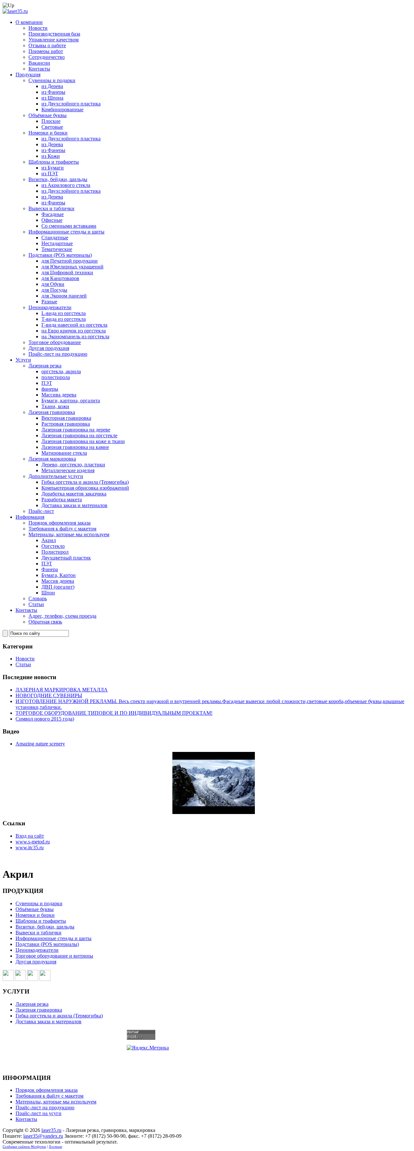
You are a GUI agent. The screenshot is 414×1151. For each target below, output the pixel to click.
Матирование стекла (64, 453)
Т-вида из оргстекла (63, 319)
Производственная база (54, 34)
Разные (49, 301)
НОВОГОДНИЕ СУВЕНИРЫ (49, 695)
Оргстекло (53, 546)
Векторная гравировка (66, 418)
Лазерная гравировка (51, 412)
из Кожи (50, 156)
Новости (38, 28)
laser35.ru (51, 1130)
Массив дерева (57, 581)
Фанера (49, 569)
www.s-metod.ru (33, 841)
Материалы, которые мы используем (68, 534)
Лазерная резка (44, 365)
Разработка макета (61, 499)
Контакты (39, 68)
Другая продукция (48, 348)
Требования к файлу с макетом (49, 1096)
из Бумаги (52, 167)
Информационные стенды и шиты (66, 231)
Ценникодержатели (49, 307)
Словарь (37, 598)
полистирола (55, 377)
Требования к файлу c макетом (62, 528)
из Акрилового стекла (65, 185)
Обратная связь (45, 621)
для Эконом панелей (64, 296)
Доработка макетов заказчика (73, 493)
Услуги (23, 360)
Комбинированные (62, 109)
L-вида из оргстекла (63, 313)
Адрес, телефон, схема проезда (62, 616)
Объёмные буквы (47, 115)
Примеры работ (45, 51)
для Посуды (54, 290)
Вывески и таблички (51, 208)
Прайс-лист (41, 511)
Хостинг (55, 1146)
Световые (52, 127)
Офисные (51, 220)
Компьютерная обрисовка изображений (85, 488)
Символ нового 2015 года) (45, 719)
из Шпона (52, 98)
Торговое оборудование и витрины (54, 956)
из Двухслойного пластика (71, 103)
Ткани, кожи (55, 406)
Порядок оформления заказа (59, 523)
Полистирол (55, 552)
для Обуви (52, 284)
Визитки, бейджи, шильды (57, 179)
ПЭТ (46, 383)
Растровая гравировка (65, 424)
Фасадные (52, 214)
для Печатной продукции (69, 261)
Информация (30, 517)
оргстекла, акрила (61, 371)
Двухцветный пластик (66, 557)
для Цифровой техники (67, 272)
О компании (29, 22)
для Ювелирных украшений (72, 266)
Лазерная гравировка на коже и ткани (83, 441)
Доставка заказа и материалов (74, 505)
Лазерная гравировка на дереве (75, 429)
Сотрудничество (46, 57)
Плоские (50, 121)
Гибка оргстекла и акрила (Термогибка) (85, 482)
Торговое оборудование (54, 342)
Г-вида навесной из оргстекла (74, 325)
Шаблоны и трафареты (53, 162)
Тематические (56, 249)
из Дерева (52, 86)
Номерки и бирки (48, 133)
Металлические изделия (67, 470)
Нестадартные (57, 243)
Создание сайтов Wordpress (24, 1146)
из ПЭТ (49, 173)
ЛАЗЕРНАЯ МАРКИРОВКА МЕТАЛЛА (62, 689)
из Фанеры (53, 92)
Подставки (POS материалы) (60, 255)
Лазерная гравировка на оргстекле (79, 435)
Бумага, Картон (58, 575)
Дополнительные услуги (55, 476)
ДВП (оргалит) (57, 587)
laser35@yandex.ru (43, 1136)
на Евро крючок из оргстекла (73, 330)
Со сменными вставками (68, 226)
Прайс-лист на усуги (38, 1113)
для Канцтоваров (60, 278)
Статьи (36, 604)
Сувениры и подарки (51, 80)
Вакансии (39, 63)
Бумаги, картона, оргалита (70, 400)
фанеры (49, 389)
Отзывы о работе (47, 45)
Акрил (48, 540)
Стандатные (54, 237)
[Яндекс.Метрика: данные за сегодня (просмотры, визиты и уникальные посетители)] (148, 1048)
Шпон (48, 592)
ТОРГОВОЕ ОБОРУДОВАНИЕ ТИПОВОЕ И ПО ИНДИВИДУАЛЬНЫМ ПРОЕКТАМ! (114, 713)
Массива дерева (58, 394)
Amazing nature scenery (40, 743)
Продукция (28, 74)
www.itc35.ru (30, 847)
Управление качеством (53, 39)
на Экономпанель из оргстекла (75, 336)
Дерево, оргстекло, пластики (73, 464)
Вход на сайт (30, 836)
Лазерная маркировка (52, 458)
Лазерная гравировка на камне (75, 447)
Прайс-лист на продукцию (57, 354)
